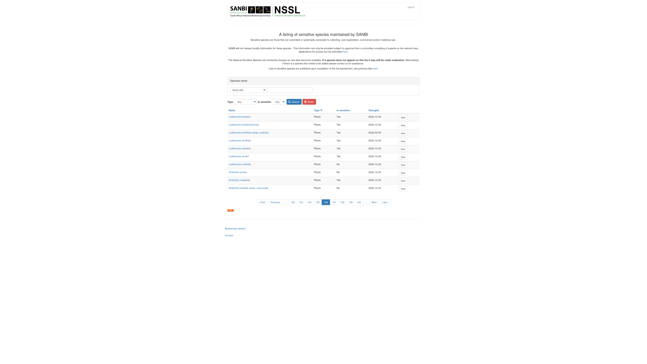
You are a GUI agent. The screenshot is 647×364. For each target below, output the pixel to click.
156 (327, 203)
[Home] (286, 11)
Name (232, 110)
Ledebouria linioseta (239, 116)
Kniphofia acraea (238, 172)
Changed (373, 110)
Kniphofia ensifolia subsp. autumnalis (248, 188)
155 (318, 202)
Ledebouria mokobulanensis (244, 124)
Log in (411, 7)
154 (310, 202)
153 (302, 202)
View (403, 117)
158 (343, 202)
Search (295, 101)
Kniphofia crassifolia (239, 180)
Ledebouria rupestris (240, 148)
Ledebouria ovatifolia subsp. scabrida (249, 132)
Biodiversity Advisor (235, 228)
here (345, 51)
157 (335, 202)
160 (359, 202)
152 (293, 202)
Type (230, 101)
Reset (310, 101)
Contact (229, 235)
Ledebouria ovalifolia (240, 164)
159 (351, 202)
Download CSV (230, 210)
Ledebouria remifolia (240, 140)
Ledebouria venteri (239, 156)
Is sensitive (264, 101)
